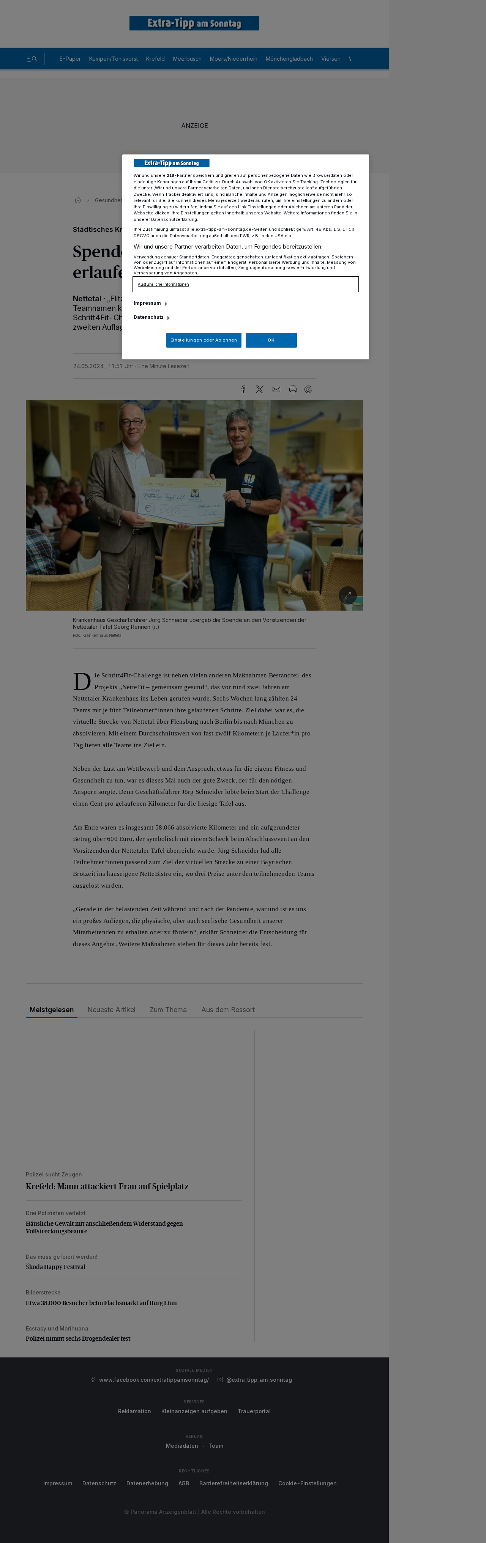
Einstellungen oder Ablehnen (203, 340)
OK (271, 340)
